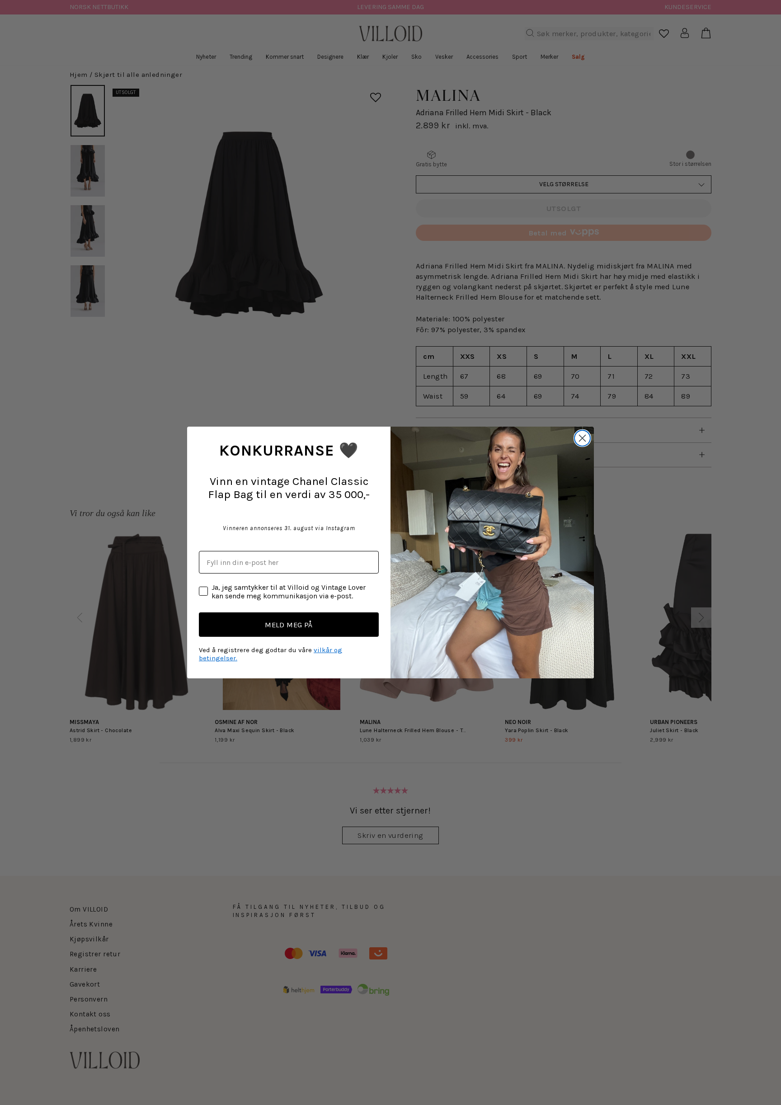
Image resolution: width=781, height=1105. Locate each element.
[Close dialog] (582, 438)
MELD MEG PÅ (289, 625)
